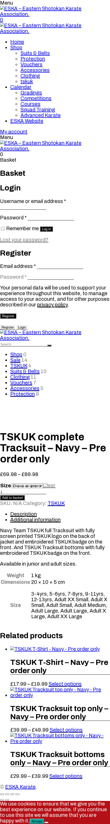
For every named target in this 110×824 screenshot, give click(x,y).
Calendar (20, 87)
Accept (37, 821)
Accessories (35, 70)
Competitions (35, 98)
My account (13, 131)
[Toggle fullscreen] (7, 794)
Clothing (30, 76)
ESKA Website (26, 121)
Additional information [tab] (35, 519)
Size (5, 485)
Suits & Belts (35, 53)
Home (17, 42)
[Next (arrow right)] (7, 800)
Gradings (31, 92)
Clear (49, 485)
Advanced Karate (40, 115)
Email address (18, 266)
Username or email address (33, 201)
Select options (65, 684)
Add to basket (12, 498)
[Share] (12, 794)
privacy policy (52, 304)
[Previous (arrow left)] (2, 800)
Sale (15, 360)
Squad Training (37, 109)
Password (13, 217)
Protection (32, 59)
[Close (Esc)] (17, 794)
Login (22, 327)
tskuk (26, 81)
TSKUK (18, 366)
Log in (46, 229)
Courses (30, 104)
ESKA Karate (20, 787)
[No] (46, 822)
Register (8, 316)
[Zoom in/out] (2, 794)
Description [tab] (23, 514)
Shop (16, 47)
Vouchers (31, 64)
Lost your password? (24, 240)
